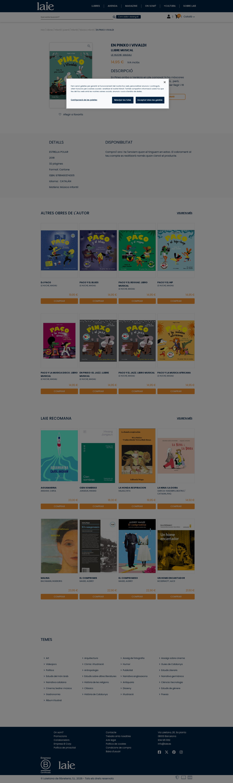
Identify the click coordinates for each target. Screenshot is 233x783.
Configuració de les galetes (84, 100)
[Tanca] (164, 82)
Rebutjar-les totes (122, 100)
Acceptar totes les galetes (150, 100)
